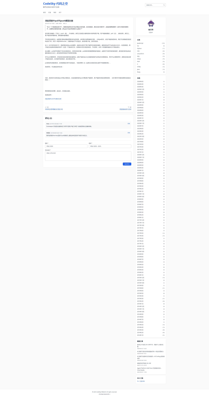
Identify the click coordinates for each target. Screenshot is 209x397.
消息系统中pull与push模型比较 (59, 20)
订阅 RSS (142, 381)
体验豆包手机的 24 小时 (144, 363)
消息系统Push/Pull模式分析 (53, 99)
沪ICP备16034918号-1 (104, 394)
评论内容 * (48, 150)
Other (60, 23)
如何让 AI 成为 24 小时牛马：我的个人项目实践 (150, 345)
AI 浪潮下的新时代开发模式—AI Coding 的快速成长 (151, 357)
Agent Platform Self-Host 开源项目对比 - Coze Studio (149, 369)
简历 (55, 12)
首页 (44, 12)
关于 (60, 12)
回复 (129, 123)
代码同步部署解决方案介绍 (54, 109)
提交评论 (127, 164)
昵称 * (46, 143)
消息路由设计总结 (125, 109)
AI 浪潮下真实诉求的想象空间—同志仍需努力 (150, 351)
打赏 (49, 12)
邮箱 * (90, 143)
